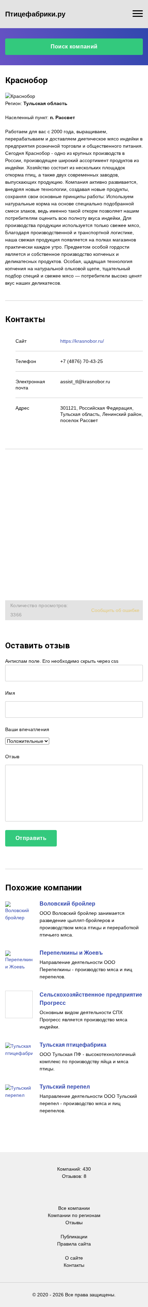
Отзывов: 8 (74, 1176)
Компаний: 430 (74, 1169)
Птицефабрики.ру (35, 14)
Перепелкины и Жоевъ (71, 953)
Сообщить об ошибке (115, 610)
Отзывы (74, 1222)
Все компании (74, 1208)
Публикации (74, 1236)
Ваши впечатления (27, 729)
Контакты (74, 1265)
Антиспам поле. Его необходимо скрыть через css (61, 661)
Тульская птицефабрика (73, 1045)
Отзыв (12, 756)
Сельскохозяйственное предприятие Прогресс (91, 999)
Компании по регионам (74, 1215)
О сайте (74, 1258)
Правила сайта (74, 1244)
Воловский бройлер (67, 904)
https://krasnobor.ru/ (82, 341)
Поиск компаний (74, 46)
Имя (10, 693)
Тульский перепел (65, 1087)
